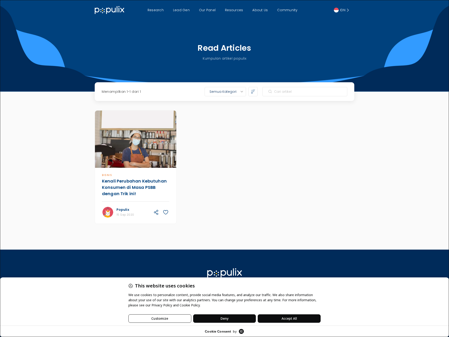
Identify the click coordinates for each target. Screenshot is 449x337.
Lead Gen (181, 10)
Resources (234, 10)
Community (287, 10)
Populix (122, 210)
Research (156, 10)
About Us (260, 10)
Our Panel (207, 10)
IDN (342, 10)
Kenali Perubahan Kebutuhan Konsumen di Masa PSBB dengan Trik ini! (134, 187)
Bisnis (107, 175)
